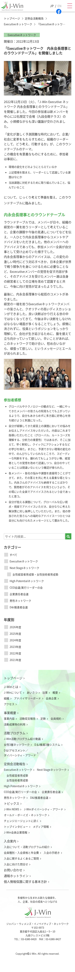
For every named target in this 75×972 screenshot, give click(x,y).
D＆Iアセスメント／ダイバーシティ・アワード (20, 752)
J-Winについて (13, 692)
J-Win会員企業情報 (15, 832)
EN (60, 5)
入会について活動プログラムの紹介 (27, 847)
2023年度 (15, 647)
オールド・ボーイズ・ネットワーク (25, 815)
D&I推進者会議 (19, 607)
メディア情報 (41, 826)
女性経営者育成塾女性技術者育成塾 (17, 777)
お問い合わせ (13, 870)
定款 (43, 718)
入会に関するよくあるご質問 (21, 858)
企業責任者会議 (19, 594)
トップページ (13, 678)
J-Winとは (11, 686)
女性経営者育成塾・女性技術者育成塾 (35, 574)
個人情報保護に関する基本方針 (25, 881)
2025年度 (15, 634)
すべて (13, 555)
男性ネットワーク (20, 601)
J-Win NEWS (11, 809)
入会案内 (10, 841)
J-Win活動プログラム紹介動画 (22, 739)
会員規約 (56, 718)
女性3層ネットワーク (17, 744)
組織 (6, 698)
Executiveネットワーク (24, 561)
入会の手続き (52, 853)
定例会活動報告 (14, 764)
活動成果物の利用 (14, 724)
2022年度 (15, 653)
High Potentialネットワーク (27, 581)
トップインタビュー (16, 826)
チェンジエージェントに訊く (21, 821)
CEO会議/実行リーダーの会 (26, 587)
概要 (55, 692)
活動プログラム (14, 733)
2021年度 (15, 660)
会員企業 (51, 698)
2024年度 (15, 640)
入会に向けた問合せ (16, 864)
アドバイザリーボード (27, 698)
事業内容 (9, 718)
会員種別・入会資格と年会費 (21, 853)
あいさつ (32, 692)
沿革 (45, 692)
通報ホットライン (16, 875)
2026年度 (15, 627)
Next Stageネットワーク (24, 568)
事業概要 (10, 712)
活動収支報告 (27, 718)
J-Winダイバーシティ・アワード (43, 809)
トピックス (11, 803)
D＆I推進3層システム (47, 744)
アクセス (9, 704)
